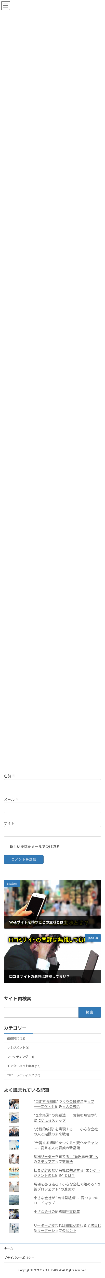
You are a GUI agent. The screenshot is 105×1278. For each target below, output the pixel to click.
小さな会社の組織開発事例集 (57, 1211)
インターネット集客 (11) (24, 1066)
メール (11, 799)
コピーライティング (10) (23, 1075)
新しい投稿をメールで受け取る (35, 846)
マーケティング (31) (20, 1057)
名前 (9, 776)
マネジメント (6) (18, 1047)
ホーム (8, 1248)
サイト (9, 823)
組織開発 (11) (16, 1038)
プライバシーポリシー (19, 1258)
